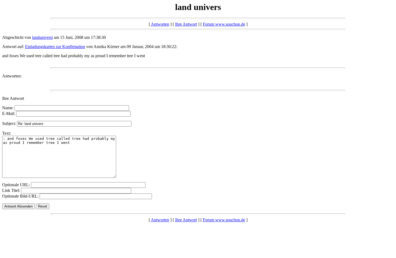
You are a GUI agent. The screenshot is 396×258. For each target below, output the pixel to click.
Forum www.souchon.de (224, 24)
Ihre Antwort (186, 24)
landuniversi (42, 37)
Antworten (160, 24)
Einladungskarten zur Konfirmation (55, 46)
